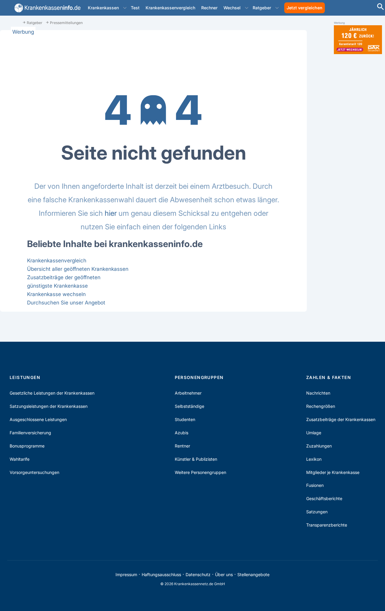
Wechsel (232, 7)
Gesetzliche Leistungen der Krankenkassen (52, 393)
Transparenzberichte (326, 524)
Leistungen (25, 377)
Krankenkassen (103, 7)
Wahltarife (19, 459)
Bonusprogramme (27, 445)
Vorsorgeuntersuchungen (34, 472)
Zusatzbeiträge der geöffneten (63, 277)
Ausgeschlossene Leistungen (38, 419)
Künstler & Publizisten (196, 459)
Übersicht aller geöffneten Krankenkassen (77, 269)
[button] (124, 8)
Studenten (185, 419)
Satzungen (317, 511)
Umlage (313, 432)
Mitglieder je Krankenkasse (332, 472)
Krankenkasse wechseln (56, 294)
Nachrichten (318, 393)
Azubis (181, 432)
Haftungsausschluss (161, 574)
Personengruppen (199, 377)
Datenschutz (198, 574)
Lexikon (314, 459)
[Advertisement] (358, 153)
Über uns (224, 574)
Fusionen (315, 485)
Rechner (209, 7)
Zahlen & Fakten (328, 377)
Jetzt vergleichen (304, 7)
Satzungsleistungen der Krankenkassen (49, 406)
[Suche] (380, 7)
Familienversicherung (30, 432)
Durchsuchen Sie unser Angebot (66, 302)
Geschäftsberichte (324, 498)
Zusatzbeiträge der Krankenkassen (340, 419)
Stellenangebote (253, 574)
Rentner (182, 445)
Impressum (126, 574)
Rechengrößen (320, 406)
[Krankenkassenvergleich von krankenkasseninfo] (46, 8)
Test (135, 7)
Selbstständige (189, 406)
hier (111, 213)
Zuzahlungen (319, 445)
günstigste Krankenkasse (57, 286)
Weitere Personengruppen (200, 472)
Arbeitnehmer (188, 393)
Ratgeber (262, 7)
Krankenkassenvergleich (170, 7)
